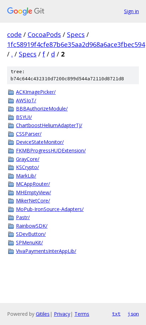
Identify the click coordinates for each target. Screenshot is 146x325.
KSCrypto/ (27, 167)
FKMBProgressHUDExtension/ (51, 150)
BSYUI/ (24, 117)
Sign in (131, 11)
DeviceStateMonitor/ (40, 142)
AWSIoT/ (26, 100)
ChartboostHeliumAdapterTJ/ (49, 125)
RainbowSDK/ (31, 225)
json (133, 313)
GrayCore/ (27, 159)
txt (116, 313)
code (14, 34)
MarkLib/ (26, 175)
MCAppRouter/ (33, 183)
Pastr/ (23, 217)
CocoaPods (44, 34)
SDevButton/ (31, 234)
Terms (81, 313)
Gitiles (43, 313)
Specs (76, 34)
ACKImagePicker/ (36, 91)
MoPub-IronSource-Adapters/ (50, 209)
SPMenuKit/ (29, 242)
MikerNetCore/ (33, 200)
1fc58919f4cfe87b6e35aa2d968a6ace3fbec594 (76, 44)
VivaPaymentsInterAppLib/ (46, 251)
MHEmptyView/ (33, 192)
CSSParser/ (28, 133)
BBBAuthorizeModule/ (42, 108)
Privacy (62, 313)
